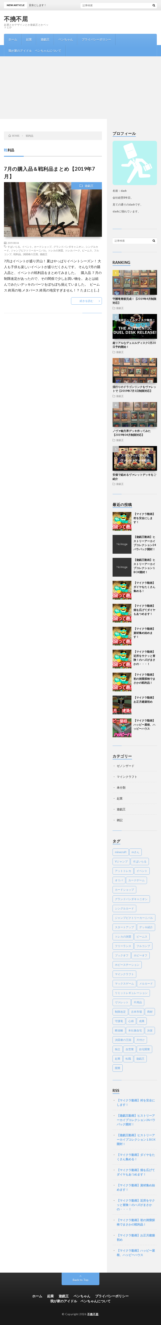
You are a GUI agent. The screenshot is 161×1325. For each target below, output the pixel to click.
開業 (117, 1068)
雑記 (120, 820)
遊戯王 (45, 39)
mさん (135, 852)
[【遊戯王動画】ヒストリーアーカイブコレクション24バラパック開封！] (122, 544)
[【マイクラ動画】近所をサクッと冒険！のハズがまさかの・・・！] (122, 659)
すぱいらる (14, 246)
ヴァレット (122, 1002)
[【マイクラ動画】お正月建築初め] (122, 705)
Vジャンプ (121, 861)
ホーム (12, 39)
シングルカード (124, 908)
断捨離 (119, 1030)
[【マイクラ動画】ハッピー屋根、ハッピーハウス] (122, 728)
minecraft (120, 852)
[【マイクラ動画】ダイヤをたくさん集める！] (122, 590)
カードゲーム (136, 880)
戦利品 (17, 254)
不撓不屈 (16, 18)
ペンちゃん (65, 39)
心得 (131, 1021)
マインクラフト (127, 776)
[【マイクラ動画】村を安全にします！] (122, 521)
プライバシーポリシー (96, 39)
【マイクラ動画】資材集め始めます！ (144, 632)
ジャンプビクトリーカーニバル (28, 250)
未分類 (121, 787)
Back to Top (80, 1280)
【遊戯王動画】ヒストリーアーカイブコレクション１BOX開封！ (136, 1139)
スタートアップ (124, 927)
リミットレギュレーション (131, 993)
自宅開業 (144, 1049)
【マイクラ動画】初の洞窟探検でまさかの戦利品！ (144, 678)
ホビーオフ (140, 955)
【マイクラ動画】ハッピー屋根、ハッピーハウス (144, 724)
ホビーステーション (127, 964)
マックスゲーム (124, 983)
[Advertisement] (80, 87)
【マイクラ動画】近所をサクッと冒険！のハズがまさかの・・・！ (136, 1205)
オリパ (119, 880)
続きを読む (86, 301)
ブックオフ (122, 955)
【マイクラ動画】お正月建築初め (136, 1237)
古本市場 (136, 1011)
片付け (140, 1039)
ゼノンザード (125, 766)
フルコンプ (143, 946)
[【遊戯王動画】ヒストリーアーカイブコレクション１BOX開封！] (122, 567)
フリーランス (123, 946)
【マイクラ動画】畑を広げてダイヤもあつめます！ (144, 609)
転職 (128, 1058)
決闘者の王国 (30, 254)
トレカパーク (72, 250)
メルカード (146, 983)
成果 (141, 1021)
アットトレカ (123, 870)
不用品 (138, 1002)
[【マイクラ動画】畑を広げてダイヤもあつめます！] (122, 613)
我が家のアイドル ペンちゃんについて (34, 50)
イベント (27, 246)
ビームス (87, 250)
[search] (154, 5)
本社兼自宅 (135, 1030)
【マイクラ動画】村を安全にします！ (144, 518)
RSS (116, 1090)
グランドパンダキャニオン (68, 246)
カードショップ (43, 246)
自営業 (130, 1049)
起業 (29, 39)
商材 (150, 1011)
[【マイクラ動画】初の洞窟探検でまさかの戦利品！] (122, 682)
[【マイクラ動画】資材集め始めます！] (122, 636)
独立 (117, 1049)
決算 (150, 1030)
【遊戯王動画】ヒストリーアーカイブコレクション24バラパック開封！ (136, 1120)
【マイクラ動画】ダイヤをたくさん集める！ (144, 587)
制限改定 (120, 1011)
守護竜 (119, 1021)
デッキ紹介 (146, 927)
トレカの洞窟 (55, 250)
